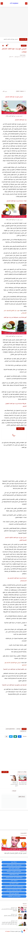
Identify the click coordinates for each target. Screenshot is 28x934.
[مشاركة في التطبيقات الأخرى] (6, 736)
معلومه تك (14, 3)
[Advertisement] (14, 22)
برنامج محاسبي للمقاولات (14, 896)
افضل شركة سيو (14, 884)
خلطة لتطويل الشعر (10, 728)
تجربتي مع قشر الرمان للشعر (11, 39)
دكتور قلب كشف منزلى (14, 868)
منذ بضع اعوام (23, 781)
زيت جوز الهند (23, 731)
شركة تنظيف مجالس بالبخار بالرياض (14, 887)
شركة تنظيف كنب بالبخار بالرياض (14, 877)
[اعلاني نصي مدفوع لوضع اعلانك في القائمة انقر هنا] (2, 860)
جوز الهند (24, 45)
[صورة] (22, 910)
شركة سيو (14, 862)
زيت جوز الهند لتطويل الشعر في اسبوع (14, 784)
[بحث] (2, 3)
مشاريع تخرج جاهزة (14, 893)
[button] (20, 736)
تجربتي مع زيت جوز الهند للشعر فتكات (23, 783)
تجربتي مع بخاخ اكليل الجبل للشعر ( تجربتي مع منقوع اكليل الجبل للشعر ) (9, 924)
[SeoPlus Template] (22, 932)
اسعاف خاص (14, 880)
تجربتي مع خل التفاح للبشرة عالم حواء (15, 853)
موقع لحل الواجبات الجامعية (14, 871)
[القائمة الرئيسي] (26, 3)
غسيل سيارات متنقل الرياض (14, 865)
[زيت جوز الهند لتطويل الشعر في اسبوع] (14, 778)
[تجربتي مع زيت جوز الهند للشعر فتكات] (23, 778)
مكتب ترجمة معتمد (14, 874)
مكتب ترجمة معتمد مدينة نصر (14, 890)
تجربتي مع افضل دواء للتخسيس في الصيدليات (9, 910)
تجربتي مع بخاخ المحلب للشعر (10, 915)
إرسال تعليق (22, 796)
